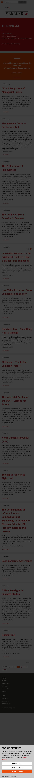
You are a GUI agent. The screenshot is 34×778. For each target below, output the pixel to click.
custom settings (17, 772)
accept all (17, 764)
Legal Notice (5, 776)
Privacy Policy (13, 776)
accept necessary (17, 768)
